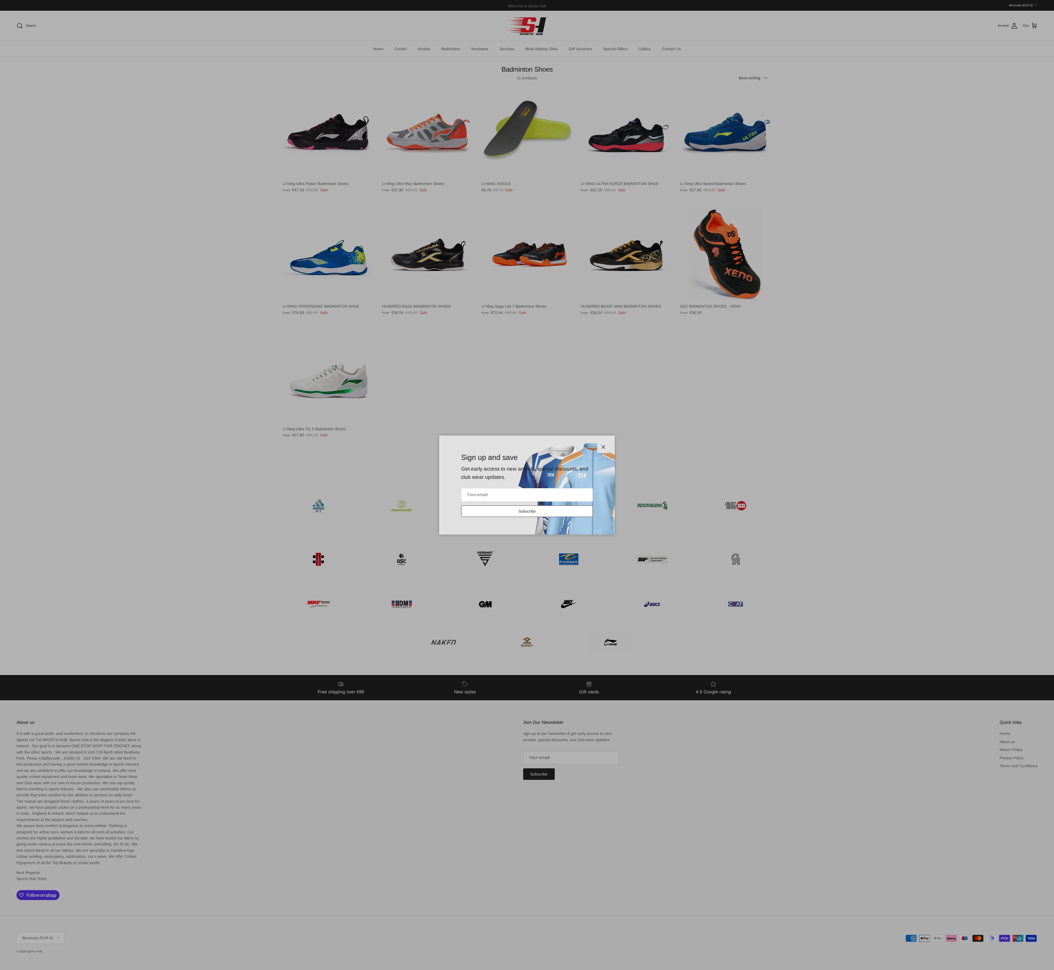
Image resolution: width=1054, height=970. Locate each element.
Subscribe (527, 511)
